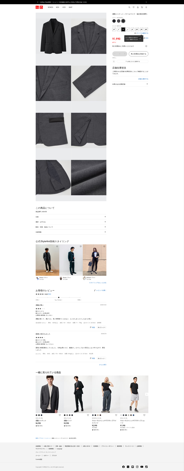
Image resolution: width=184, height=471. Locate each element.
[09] (123, 21)
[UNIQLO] (39, 7)
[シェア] (113, 61)
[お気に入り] (133, 7)
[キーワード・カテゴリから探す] (129, 7)
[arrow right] (104, 260)
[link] (94, 2)
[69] (114, 21)
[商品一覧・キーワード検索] (146, 7)
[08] (118, 21)
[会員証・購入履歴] (138, 7)
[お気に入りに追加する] (57, 246)
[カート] (142, 7)
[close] (38, 2)
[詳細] (146, 46)
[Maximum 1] (124, 53)
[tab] (50, 7)
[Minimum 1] (114, 53)
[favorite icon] (60, 415)
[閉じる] (140, 38)
